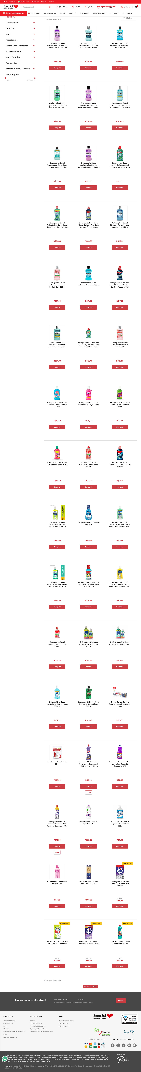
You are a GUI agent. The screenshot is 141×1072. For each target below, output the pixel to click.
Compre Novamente (63, 7)
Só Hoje (63, 13)
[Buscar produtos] (50, 7)
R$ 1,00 (8, 80)
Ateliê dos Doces (99, 13)
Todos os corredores (15, 13)
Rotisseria (73, 13)
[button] (20, 23)
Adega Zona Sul (50, 13)
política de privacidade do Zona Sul (83, 1002)
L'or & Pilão (84, 13)
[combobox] (37, 7)
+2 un (57, 852)
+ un (57, 74)
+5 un (88, 792)
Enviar (121, 1000)
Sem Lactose (127, 13)
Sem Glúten (114, 13)
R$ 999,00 (31, 80)
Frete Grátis (35, 13)
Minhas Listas (77, 7)
